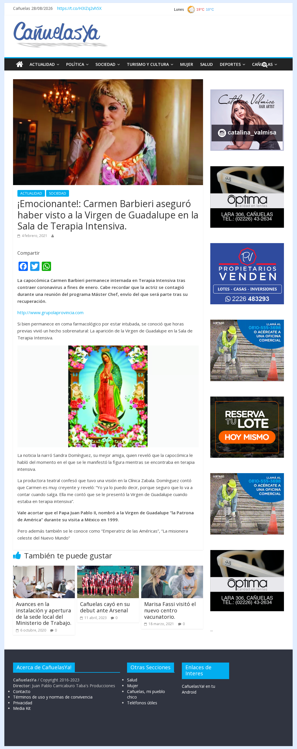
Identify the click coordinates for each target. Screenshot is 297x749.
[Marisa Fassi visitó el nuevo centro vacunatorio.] (172, 569)
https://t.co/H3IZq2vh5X (79, 8)
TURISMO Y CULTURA (148, 64)
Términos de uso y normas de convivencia (53, 697)
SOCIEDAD (105, 64)
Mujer (132, 685)
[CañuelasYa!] (60, 24)
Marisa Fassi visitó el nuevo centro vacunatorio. (170, 610)
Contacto (21, 691)
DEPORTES (230, 64)
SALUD (206, 64)
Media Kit (22, 708)
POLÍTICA (75, 64)
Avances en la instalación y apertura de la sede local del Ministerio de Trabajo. (43, 613)
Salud (132, 680)
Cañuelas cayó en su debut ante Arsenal (105, 607)
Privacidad (22, 702)
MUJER (186, 64)
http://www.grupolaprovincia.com (50, 312)
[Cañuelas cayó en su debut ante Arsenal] (108, 569)
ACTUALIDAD (42, 64)
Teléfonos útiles (142, 702)
